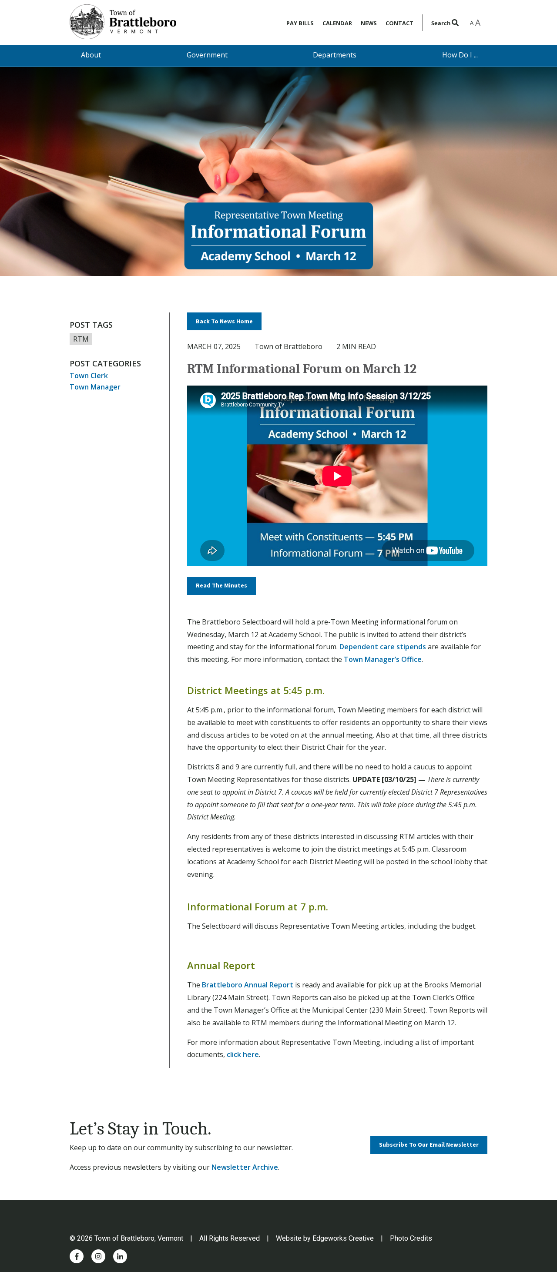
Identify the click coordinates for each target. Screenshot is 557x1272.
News (369, 23)
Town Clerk (89, 375)
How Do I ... (460, 55)
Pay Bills (300, 23)
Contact (399, 23)
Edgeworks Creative (343, 1238)
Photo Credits (411, 1238)
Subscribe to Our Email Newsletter (429, 1145)
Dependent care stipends (382, 646)
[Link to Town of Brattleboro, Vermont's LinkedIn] (120, 1256)
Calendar (337, 23)
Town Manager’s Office (383, 659)
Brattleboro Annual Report (247, 985)
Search (441, 23)
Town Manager (95, 387)
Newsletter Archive (244, 1167)
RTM (81, 339)
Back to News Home (224, 321)
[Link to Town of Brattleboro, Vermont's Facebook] (77, 1256)
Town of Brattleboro (288, 346)
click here (243, 1054)
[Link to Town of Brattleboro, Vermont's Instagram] (98, 1256)
